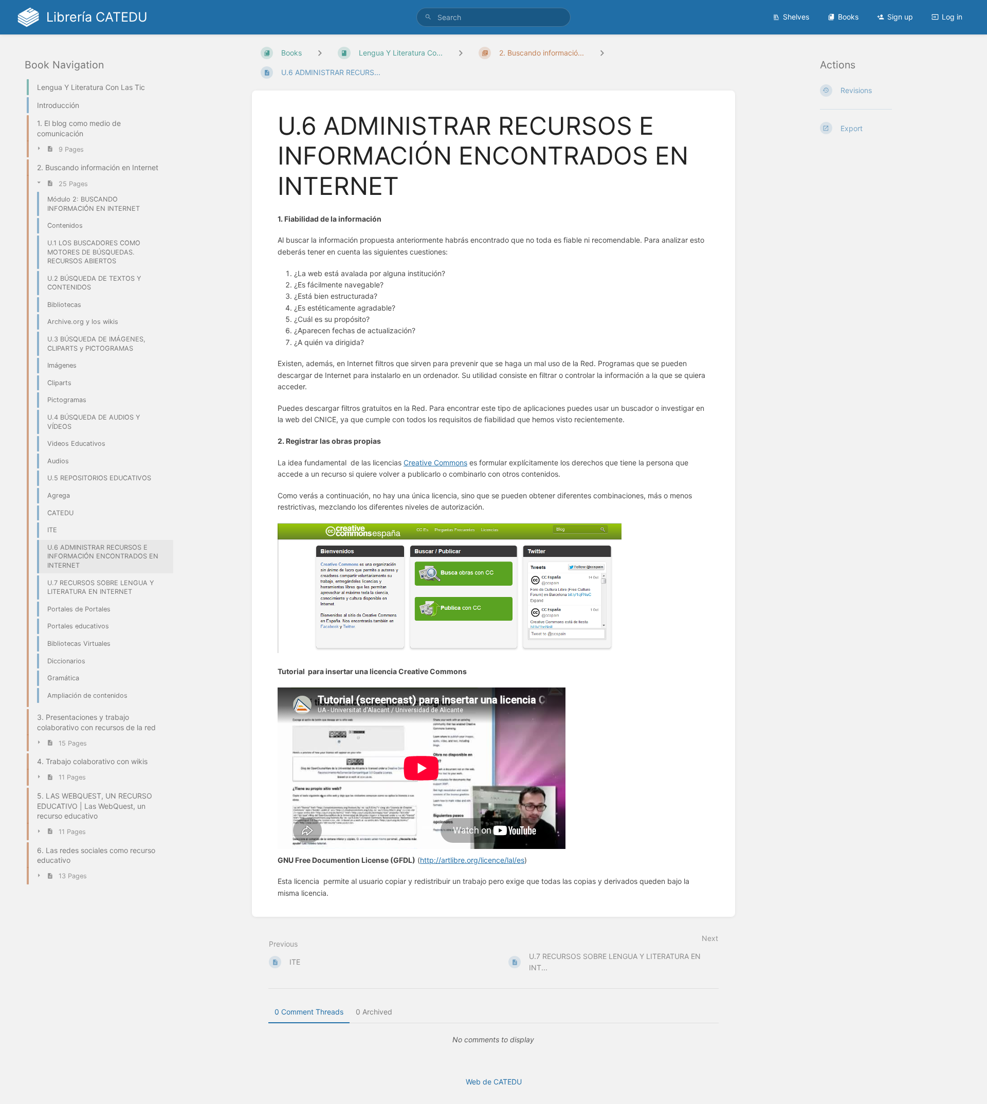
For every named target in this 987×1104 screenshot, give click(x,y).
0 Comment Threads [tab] (309, 1011)
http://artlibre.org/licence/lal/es (472, 860)
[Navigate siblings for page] (602, 52)
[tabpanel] (493, 1039)
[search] (493, 17)
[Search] (428, 17)
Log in (952, 16)
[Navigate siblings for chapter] (460, 52)
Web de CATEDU (494, 1081)
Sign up (900, 16)
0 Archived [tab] (374, 1011)
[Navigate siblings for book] (319, 52)
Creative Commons (435, 462)
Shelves (796, 16)
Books (848, 16)
